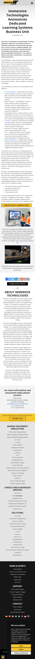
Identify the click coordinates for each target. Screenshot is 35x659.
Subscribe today (17, 418)
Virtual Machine (17, 450)
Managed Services (17, 498)
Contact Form (17, 609)
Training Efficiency (18, 539)
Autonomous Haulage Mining (18, 518)
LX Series (17, 442)
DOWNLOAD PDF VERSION (17, 284)
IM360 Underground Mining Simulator (17, 437)
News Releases (17, 569)
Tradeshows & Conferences (17, 574)
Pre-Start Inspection (10, 92)
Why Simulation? (17, 555)
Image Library (17, 579)
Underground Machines (17, 447)
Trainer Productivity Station (17, 481)
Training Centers (17, 542)
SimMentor (17, 478)
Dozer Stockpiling (17, 529)
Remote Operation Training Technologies (17, 550)
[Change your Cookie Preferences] (3, 657)
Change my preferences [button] (21, 653)
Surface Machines (17, 445)
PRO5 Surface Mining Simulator (17, 432)
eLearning (7, 120)
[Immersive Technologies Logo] (10, 2)
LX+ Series (17, 440)
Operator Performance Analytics (17, 506)
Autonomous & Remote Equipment (17, 470)
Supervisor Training (17, 521)
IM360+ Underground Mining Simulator (17, 434)
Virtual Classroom (17, 475)
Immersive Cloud (17, 600)
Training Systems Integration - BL (17, 503)
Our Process (17, 493)
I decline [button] (21, 649)
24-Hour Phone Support (17, 589)
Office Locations (17, 607)
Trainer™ (17, 496)
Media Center (17, 577)
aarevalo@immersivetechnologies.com (17, 404)
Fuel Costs (17, 534)
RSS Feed (17, 582)
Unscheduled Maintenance (17, 526)
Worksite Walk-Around (11, 140)
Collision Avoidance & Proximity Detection (17, 468)
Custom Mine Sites (17, 465)
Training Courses (17, 509)
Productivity (17, 552)
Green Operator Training (17, 547)
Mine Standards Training (17, 462)
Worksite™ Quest (17, 460)
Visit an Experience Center (17, 612)
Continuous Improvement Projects (17, 501)
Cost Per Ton (17, 537)
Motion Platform (17, 597)
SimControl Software (17, 594)
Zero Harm (18, 516)
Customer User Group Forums (17, 572)
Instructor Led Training (17, 473)
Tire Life (17, 531)
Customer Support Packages (17, 483)
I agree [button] (21, 646)
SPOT (6, 132)
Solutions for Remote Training (17, 524)
